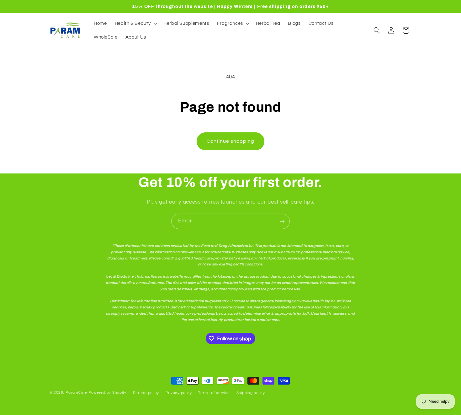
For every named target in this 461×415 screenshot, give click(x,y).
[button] (135, 23)
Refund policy (146, 393)
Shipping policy (250, 393)
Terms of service (214, 393)
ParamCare (76, 392)
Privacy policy (179, 393)
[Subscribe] (282, 221)
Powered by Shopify (107, 392)
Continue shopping (231, 141)
